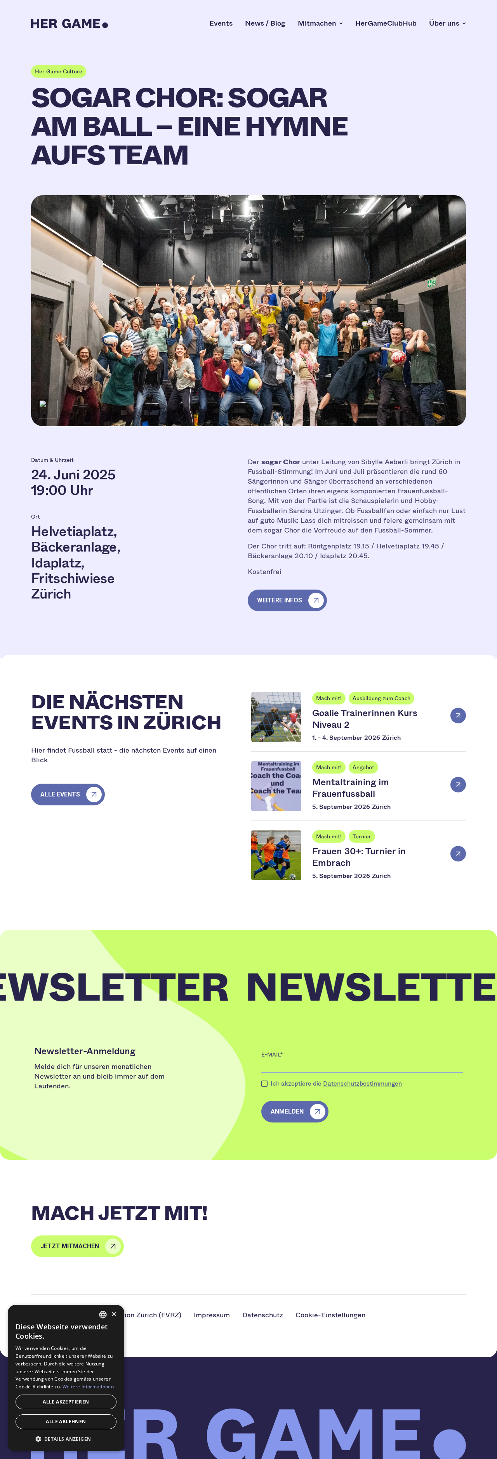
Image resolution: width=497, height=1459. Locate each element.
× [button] (113, 1314)
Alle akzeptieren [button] (66, 1401)
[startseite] (69, 23)
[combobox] (103, 1314)
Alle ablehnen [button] (66, 1421)
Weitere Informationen (88, 1386)
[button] (66, 1438)
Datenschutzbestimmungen (362, 1083)
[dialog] (66, 1378)
